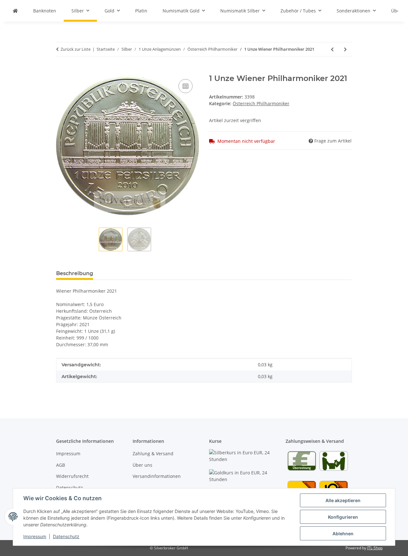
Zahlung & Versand (153, 453)
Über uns (142, 465)
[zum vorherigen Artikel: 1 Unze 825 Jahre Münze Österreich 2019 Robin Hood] (332, 49)
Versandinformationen (157, 476)
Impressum (34, 536)
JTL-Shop (374, 548)
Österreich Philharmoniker (261, 103)
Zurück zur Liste (76, 49)
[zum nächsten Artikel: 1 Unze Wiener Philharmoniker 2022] (345, 49)
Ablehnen (342, 533)
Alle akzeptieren (343, 500)
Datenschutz (66, 536)
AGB (60, 465)
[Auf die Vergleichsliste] (185, 86)
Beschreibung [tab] (74, 273)
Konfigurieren (343, 517)
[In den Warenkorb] (61, 70)
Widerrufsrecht (72, 476)
